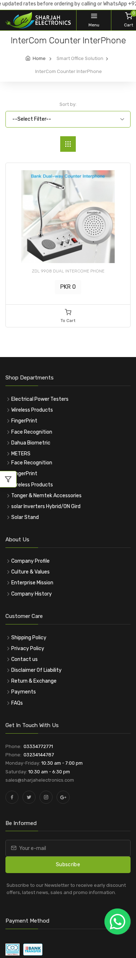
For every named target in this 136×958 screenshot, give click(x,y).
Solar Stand (25, 517)
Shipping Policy (28, 638)
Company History (31, 594)
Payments (23, 692)
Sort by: (68, 104)
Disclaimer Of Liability (36, 670)
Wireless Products (32, 410)
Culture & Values (30, 572)
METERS (20, 454)
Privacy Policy (27, 648)
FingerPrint (24, 421)
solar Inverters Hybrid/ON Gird (46, 506)
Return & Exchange (34, 681)
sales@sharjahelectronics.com (39, 780)
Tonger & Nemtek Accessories (46, 496)
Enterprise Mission (32, 583)
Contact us (24, 659)
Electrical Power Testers (40, 399)
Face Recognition (31, 432)
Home (39, 58)
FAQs (17, 703)
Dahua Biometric (30, 443)
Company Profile (30, 561)
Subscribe (68, 865)
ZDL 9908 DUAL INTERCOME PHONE (68, 271)
